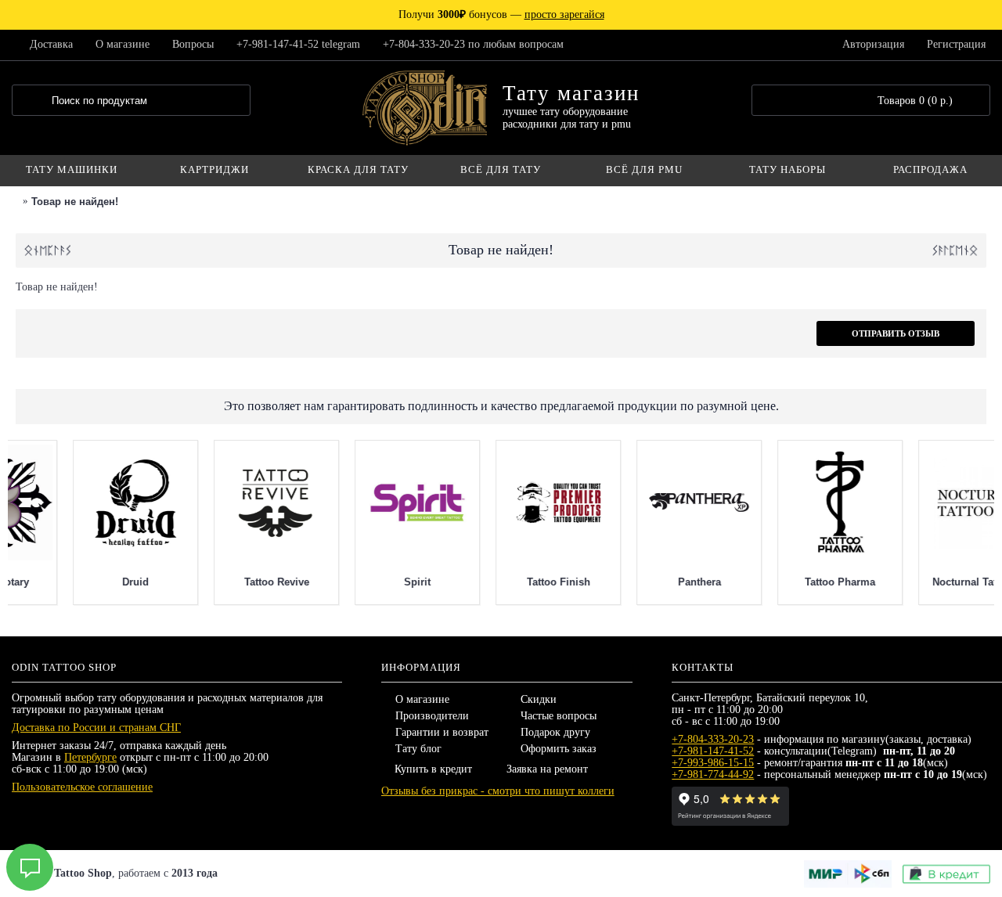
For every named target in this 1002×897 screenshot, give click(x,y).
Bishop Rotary (643, 582)
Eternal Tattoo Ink (220, 582)
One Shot (80, 582)
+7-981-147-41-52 (713, 751)
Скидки (539, 699)
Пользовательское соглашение (82, 787)
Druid (784, 582)
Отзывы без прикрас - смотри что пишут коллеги (498, 791)
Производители (432, 716)
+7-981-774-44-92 (713, 774)
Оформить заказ (559, 749)
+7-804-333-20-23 (713, 739)
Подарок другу (555, 732)
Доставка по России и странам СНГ (96, 727)
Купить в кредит (433, 769)
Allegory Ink (502, 582)
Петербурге (90, 757)
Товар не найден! (74, 201)
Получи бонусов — (501, 14)
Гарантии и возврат (441, 732)
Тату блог (418, 749)
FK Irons (361, 582)
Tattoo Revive (924, 582)
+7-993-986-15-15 (713, 763)
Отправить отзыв (895, 333)
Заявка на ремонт (547, 769)
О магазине (422, 699)
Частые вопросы (559, 716)
